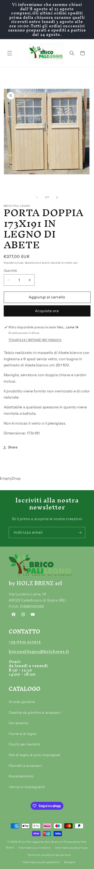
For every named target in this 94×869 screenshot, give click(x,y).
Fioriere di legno (22, 734)
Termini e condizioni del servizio (49, 855)
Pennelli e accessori (25, 766)
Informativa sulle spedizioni (41, 862)
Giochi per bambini (24, 744)
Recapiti (69, 862)
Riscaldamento (21, 776)
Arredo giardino (22, 702)
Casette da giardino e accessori (35, 712)
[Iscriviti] (80, 532)
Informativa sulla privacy (71, 847)
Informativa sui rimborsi (34, 847)
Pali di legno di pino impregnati (35, 755)
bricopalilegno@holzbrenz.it (39, 651)
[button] (9, 53)
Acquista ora (47, 311)
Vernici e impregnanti (27, 787)
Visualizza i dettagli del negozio (35, 339)
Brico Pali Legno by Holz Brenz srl (40, 841)
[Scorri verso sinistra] (37, 197)
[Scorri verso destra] (57, 197)
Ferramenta (18, 723)
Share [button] (13, 447)
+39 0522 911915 (25, 641)
